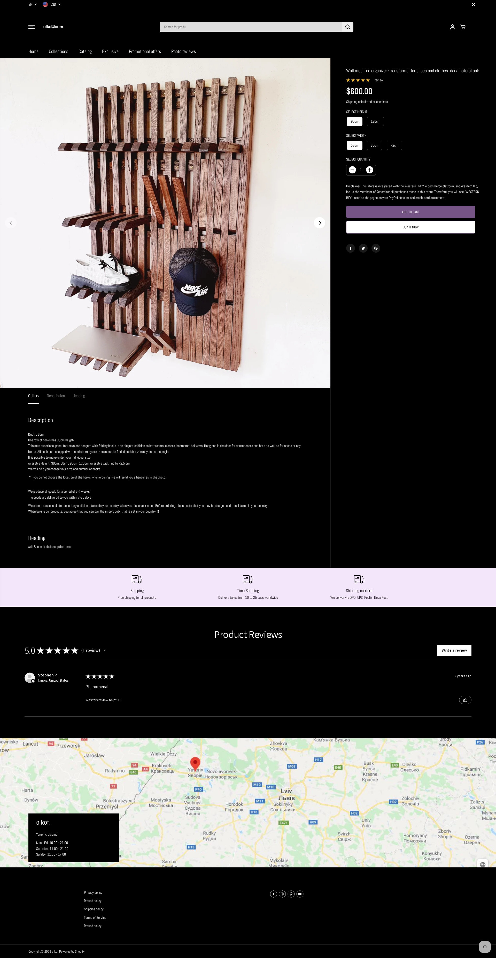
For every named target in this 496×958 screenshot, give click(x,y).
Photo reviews (183, 51)
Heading (79, 395)
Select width (356, 135)
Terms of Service (95, 917)
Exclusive (110, 51)
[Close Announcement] (473, 4)
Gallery (33, 395)
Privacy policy (93, 892)
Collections (58, 51)
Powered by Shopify (71, 951)
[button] (31, 26)
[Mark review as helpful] (465, 700)
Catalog (85, 51)
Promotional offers (145, 51)
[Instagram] (282, 894)
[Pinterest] (375, 248)
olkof (55, 951)
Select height (356, 111)
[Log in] (452, 26)
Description (56, 395)
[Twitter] (363, 248)
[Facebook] (350, 248)
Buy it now (411, 227)
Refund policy (93, 900)
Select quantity (358, 159)
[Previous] (11, 222)
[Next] (319, 222)
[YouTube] (300, 894)
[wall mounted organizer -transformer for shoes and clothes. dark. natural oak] (165, 223)
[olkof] (53, 26)
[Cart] (463, 26)
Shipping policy (94, 909)
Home (33, 51)
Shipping (351, 101)
